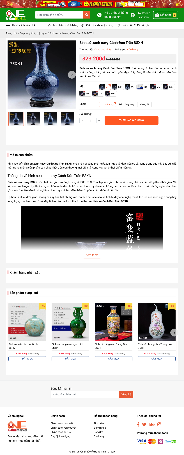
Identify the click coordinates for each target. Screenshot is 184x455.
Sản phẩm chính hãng (65, 25)
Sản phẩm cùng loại (24, 293)
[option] (42, 74)
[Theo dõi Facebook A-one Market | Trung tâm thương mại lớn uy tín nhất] (138, 424)
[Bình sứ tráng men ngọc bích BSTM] (70, 322)
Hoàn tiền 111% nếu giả (135, 25)
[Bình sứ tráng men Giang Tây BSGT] (113, 322)
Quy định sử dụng (60, 436)
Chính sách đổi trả (61, 432)
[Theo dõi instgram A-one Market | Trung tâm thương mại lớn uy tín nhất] (159, 424)
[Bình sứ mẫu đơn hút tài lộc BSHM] (27, 322)
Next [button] (72, 75)
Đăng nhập (143, 17)
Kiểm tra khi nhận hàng (99, 25)
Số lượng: (85, 114)
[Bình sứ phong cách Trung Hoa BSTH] (157, 322)
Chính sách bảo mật (62, 423)
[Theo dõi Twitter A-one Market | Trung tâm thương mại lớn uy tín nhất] (144, 424)
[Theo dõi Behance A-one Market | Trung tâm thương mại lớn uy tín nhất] (152, 424)
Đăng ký (126, 394)
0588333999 (112, 17)
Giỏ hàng (99, 436)
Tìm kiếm (99, 423)
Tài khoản (144, 13)
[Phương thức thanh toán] (156, 441)
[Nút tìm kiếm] (86, 15)
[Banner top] (92, 3)
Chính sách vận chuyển (63, 427)
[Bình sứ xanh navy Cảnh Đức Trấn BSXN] (42, 74)
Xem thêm (92, 255)
